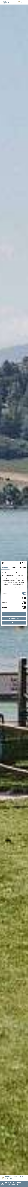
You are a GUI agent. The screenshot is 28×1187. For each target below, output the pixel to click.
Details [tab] (14, 567)
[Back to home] (6, 2)
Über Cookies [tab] (22, 567)
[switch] (24, 598)
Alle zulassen (14, 614)
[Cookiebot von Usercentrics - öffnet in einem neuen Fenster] (20, 563)
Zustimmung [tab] (5, 567)
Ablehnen (14, 622)
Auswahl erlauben (14, 618)
